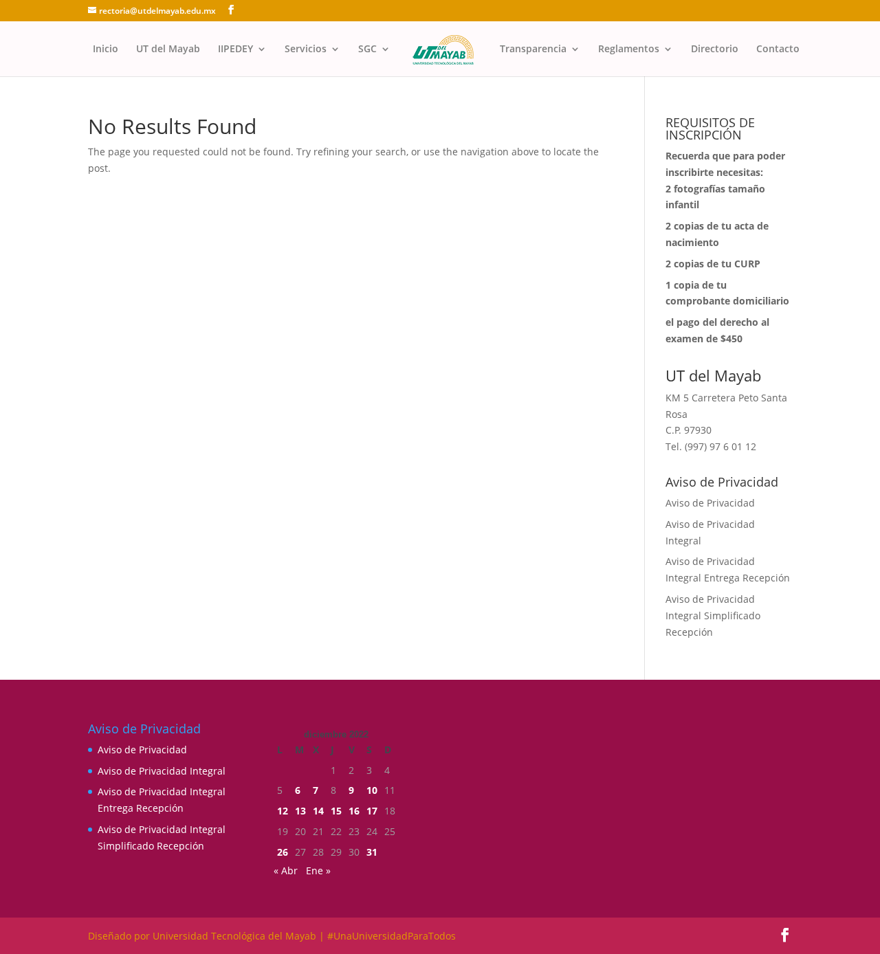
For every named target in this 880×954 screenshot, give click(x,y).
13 (300, 810)
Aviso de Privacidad (710, 502)
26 (282, 851)
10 (371, 790)
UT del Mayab (168, 49)
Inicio (105, 49)
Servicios (306, 49)
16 (354, 810)
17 (371, 810)
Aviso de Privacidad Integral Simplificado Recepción (713, 615)
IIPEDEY (235, 49)
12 (282, 810)
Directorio (714, 49)
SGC (367, 49)
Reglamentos (628, 49)
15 (336, 810)
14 (318, 810)
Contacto (778, 49)
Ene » (318, 870)
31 (371, 851)
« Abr (286, 870)
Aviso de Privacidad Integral (162, 770)
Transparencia (533, 49)
